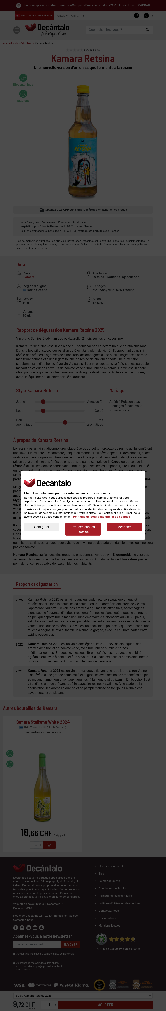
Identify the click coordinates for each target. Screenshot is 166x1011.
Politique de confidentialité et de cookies (101, 516)
